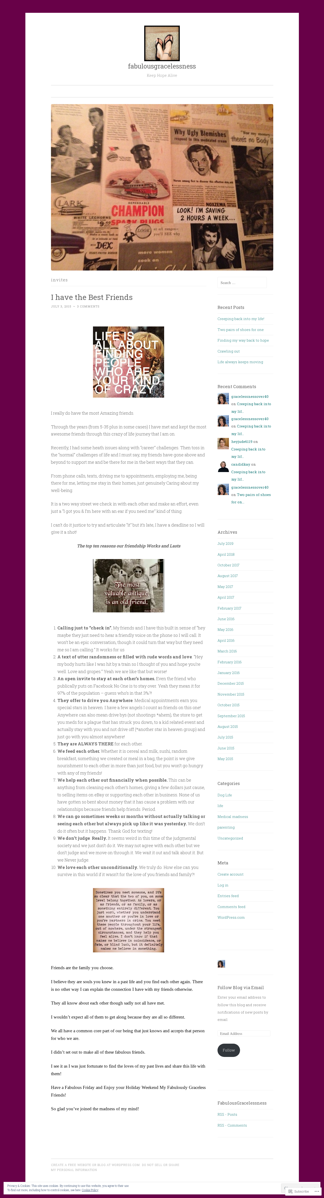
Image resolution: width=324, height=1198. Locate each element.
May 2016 (225, 629)
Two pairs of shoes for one (241, 329)
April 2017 (226, 597)
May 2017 (225, 586)
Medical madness (233, 816)
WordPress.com (231, 917)
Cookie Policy (90, 1190)
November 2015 (231, 694)
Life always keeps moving (240, 361)
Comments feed (231, 906)
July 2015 (225, 737)
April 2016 (226, 640)
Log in (223, 885)
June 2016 (226, 618)
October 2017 (229, 565)
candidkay (240, 464)
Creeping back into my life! (241, 318)
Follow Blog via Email (241, 987)
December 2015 (231, 683)
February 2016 (230, 662)
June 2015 (226, 748)
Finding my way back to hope (243, 340)
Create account (231, 874)
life (220, 805)
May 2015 (225, 758)
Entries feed (228, 895)
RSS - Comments (232, 1125)
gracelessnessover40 (249, 396)
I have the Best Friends (92, 297)
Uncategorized (230, 838)
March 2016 (227, 651)
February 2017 (229, 608)
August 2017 (228, 575)
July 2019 (225, 543)
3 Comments (88, 306)
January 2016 (229, 672)
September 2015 (231, 715)
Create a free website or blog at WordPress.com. (96, 1165)
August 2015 (228, 726)
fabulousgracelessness (162, 66)
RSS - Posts (227, 1114)
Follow (229, 1050)
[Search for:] (242, 282)
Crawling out (229, 351)
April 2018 (226, 554)
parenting (226, 827)
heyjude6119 (241, 441)
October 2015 (229, 704)
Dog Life (225, 795)
